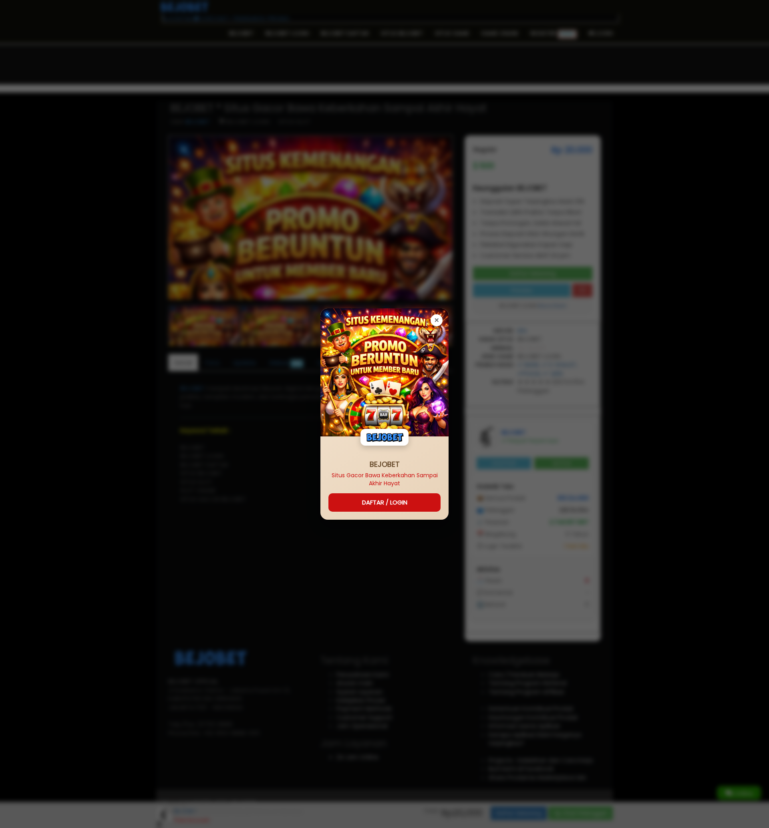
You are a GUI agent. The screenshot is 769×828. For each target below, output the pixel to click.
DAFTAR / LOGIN (384, 502)
